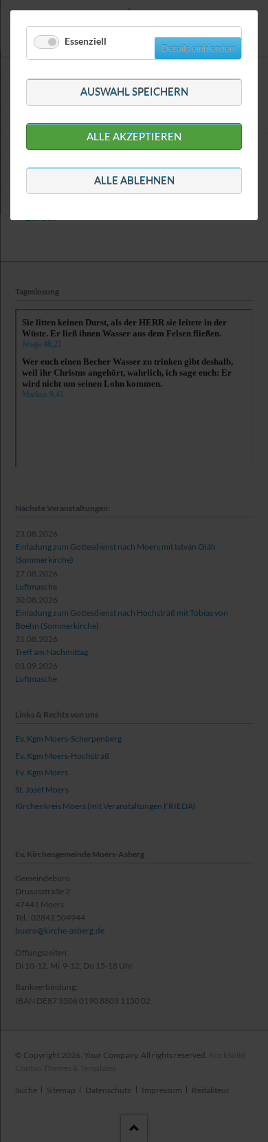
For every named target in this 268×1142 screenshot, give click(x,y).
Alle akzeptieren (134, 136)
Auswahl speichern (134, 91)
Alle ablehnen (134, 180)
